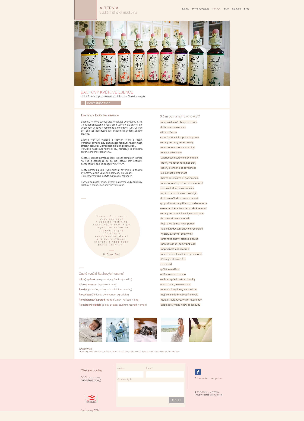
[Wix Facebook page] (198, 372)
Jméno (120, 368)
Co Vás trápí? (124, 379)
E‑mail (149, 368)
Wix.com (218, 394)
